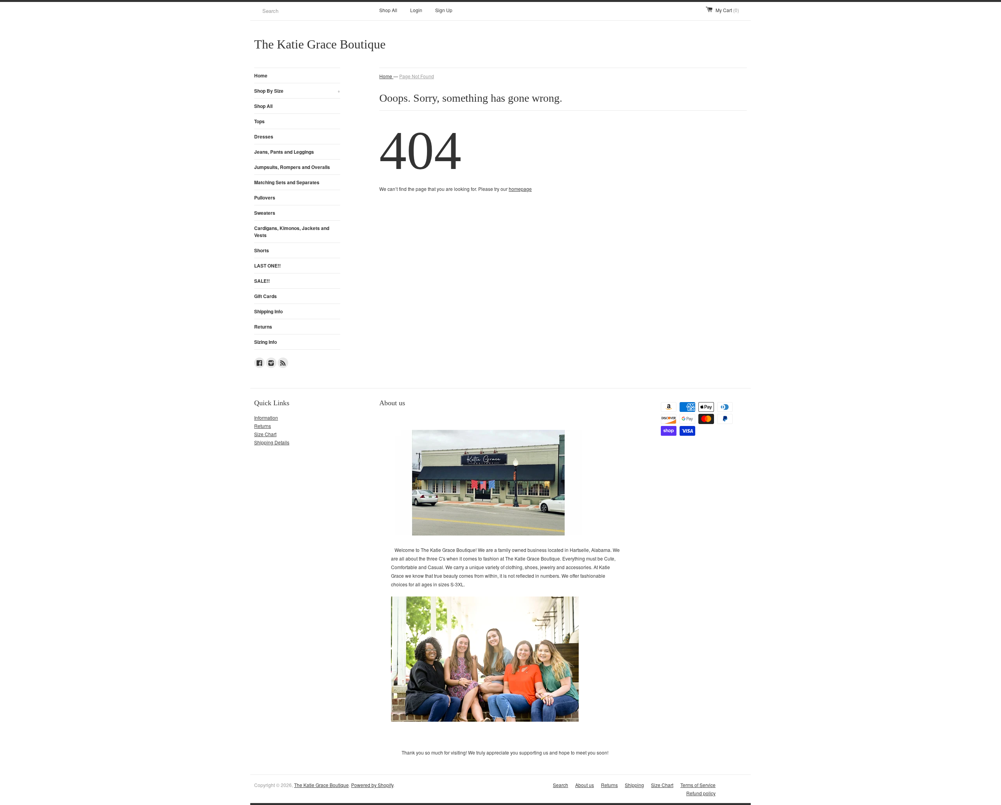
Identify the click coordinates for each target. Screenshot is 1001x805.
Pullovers (264, 197)
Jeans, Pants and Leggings (284, 151)
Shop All (388, 10)
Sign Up (443, 10)
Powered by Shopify (372, 785)
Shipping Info (268, 311)
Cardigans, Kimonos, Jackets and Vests (291, 232)
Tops (259, 121)
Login (416, 10)
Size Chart (265, 434)
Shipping (634, 785)
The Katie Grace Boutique (321, 785)
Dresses (263, 136)
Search (560, 785)
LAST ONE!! (267, 265)
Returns (263, 326)
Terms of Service (698, 785)
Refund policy (701, 793)
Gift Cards (265, 296)
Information (266, 417)
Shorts (261, 250)
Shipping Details (271, 442)
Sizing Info (265, 341)
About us (584, 785)
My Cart (727, 10)
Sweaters (264, 212)
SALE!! (262, 280)
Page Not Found (416, 76)
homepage (520, 188)
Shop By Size (297, 90)
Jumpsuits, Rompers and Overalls (292, 167)
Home (260, 75)
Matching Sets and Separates (286, 182)
